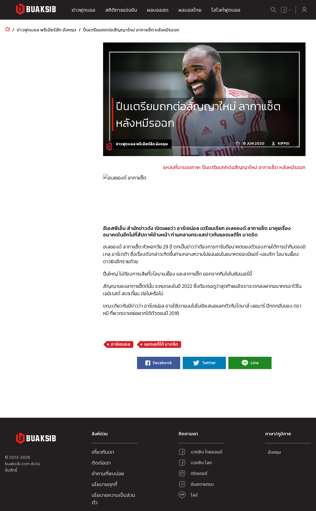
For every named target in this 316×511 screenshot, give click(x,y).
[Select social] (286, 10)
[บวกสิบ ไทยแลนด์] (284, 10)
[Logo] (36, 10)
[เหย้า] (7, 29)
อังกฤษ (274, 452)
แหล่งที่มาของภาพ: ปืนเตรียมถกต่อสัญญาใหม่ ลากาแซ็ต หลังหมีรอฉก (234, 167)
